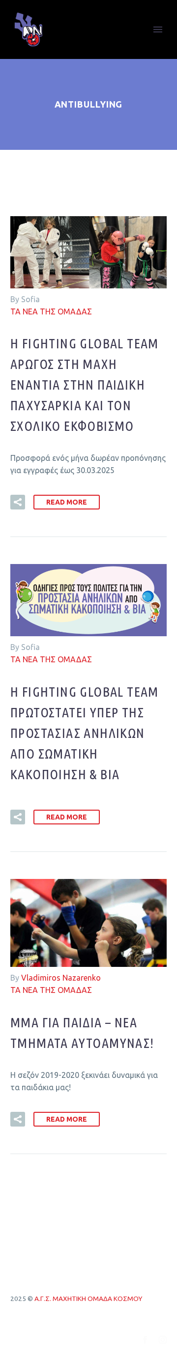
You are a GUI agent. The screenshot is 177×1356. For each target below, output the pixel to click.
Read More (66, 502)
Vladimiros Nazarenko (61, 977)
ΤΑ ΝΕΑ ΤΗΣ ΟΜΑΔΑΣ (51, 311)
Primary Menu (158, 29)
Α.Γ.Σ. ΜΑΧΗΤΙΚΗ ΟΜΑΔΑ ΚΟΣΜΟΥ (88, 1298)
